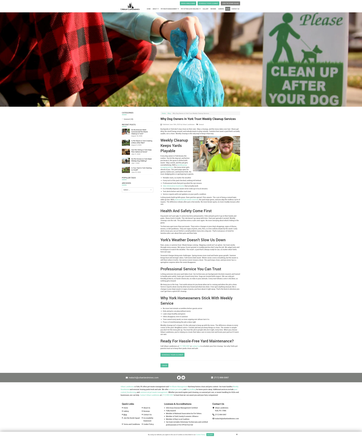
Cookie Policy (200, 434)
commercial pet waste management (154, 392)
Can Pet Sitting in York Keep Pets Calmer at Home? (141, 151)
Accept (210, 434)
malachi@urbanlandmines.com (227, 418)
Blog (169, 113)
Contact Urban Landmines (150, 395)
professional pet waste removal (186, 199)
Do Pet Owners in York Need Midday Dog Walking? (141, 160)
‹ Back (164, 365)
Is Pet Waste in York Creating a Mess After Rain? (141, 142)
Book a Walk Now (188, 3)
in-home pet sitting (176, 389)
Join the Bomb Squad (230, 3)
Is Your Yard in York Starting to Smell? (141, 169)
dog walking (191, 389)
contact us (196, 346)
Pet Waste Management (178, 386)
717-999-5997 (184, 346)
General (201, 124)
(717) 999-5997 (167, 395)
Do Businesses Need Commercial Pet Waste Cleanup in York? (139, 132)
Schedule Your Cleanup (208, 3)
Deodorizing (131, 392)
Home (164, 113)
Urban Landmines (188, 124)
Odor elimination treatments (173, 186)
